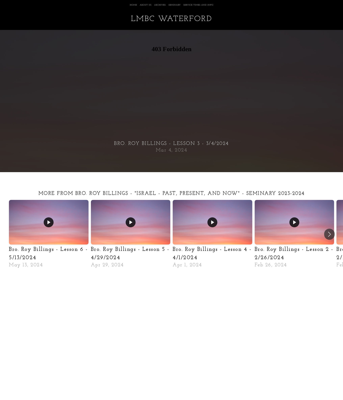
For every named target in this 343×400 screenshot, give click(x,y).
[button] (329, 234)
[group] (49, 234)
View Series (171, 278)
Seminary (175, 5)
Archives (160, 5)
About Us (145, 5)
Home (133, 5)
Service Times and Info (198, 5)
